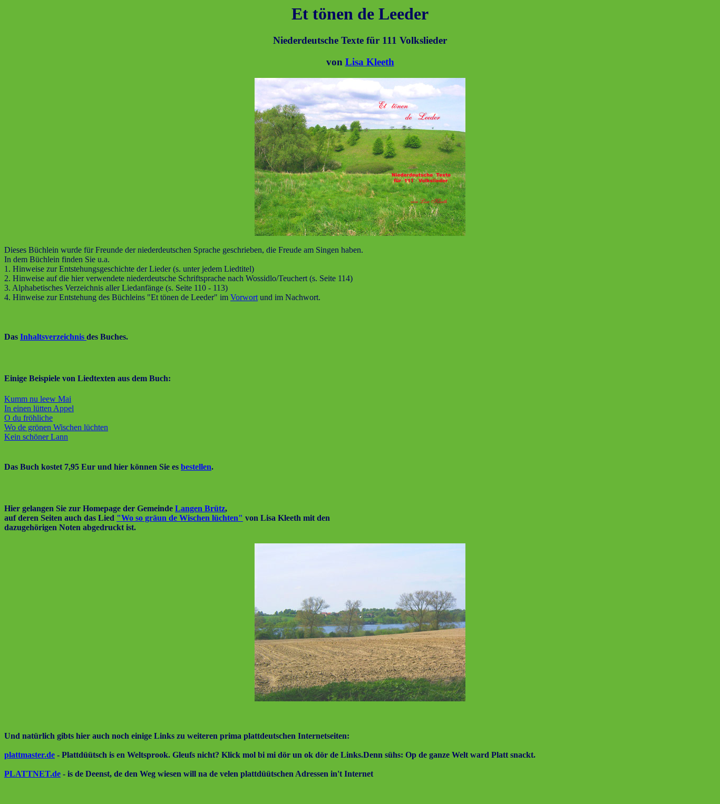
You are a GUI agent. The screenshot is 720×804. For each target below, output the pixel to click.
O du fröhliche (28, 417)
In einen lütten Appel (39, 408)
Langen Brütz (200, 508)
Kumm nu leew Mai (37, 398)
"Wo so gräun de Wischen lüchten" (179, 517)
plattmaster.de (29, 754)
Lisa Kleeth (369, 61)
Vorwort (244, 297)
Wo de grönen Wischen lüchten (56, 427)
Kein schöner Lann (36, 436)
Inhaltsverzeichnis (53, 336)
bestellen (196, 466)
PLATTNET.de (32, 773)
